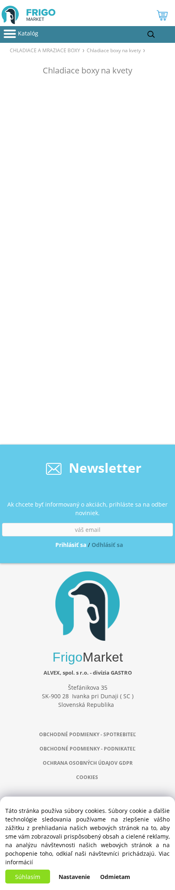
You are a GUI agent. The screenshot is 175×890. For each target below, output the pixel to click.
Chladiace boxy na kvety (114, 50)
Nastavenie (74, 877)
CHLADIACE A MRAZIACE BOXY (45, 50)
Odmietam (115, 877)
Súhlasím (27, 877)
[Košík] (163, 17)
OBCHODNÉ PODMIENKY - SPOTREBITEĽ (87, 734)
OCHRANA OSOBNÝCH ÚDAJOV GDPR (88, 762)
